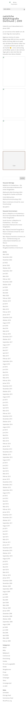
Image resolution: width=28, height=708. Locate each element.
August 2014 (6, 427)
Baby (4, 650)
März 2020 (6, 295)
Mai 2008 (5, 633)
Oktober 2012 (7, 487)
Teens (4, 680)
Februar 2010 (7, 575)
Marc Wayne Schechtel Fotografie (12, 229)
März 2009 (6, 605)
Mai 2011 (5, 534)
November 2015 (7, 389)
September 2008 (7, 622)
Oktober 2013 (7, 454)
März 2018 (6, 331)
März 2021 (6, 276)
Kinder (5, 667)
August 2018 (6, 323)
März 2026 (6, 254)
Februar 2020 (7, 298)
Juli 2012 (5, 496)
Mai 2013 (5, 468)
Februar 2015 (7, 413)
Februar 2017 (7, 358)
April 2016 (6, 375)
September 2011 (7, 523)
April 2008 (6, 635)
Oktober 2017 (7, 339)
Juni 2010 (5, 564)
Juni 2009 (5, 597)
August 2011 (6, 526)
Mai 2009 (5, 600)
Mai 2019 (5, 306)
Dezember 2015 (7, 386)
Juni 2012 (5, 498)
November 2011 (7, 517)
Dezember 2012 (7, 482)
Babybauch (6, 653)
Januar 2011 (6, 545)
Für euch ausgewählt (9, 664)
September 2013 (7, 457)
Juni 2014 (5, 432)
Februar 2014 (7, 443)
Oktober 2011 (7, 520)
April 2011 (6, 537)
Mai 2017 (5, 350)
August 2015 (6, 397)
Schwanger (6, 678)
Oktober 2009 (7, 586)
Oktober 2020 (7, 284)
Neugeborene (7, 669)
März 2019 (6, 309)
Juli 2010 (5, 561)
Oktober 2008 (7, 619)
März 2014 (6, 441)
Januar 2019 (6, 315)
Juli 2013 (5, 463)
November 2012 (7, 485)
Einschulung (6, 658)
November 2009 (7, 583)
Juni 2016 (5, 369)
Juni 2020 (5, 290)
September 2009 (7, 589)
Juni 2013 (5, 465)
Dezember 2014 (7, 416)
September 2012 (7, 490)
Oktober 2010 (7, 553)
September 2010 (7, 556)
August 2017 (6, 345)
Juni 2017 (5, 347)
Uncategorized (7, 683)
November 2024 (7, 257)
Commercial (6, 656)
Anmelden (6, 692)
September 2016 (7, 361)
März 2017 (6, 356)
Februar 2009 (7, 608)
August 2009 (6, 591)
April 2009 (6, 602)
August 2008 (6, 624)
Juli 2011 (5, 528)
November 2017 (7, 336)
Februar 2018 (7, 334)
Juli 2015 (5, 400)
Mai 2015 (5, 405)
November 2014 (7, 419)
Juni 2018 (5, 326)
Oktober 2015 (7, 391)
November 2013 (7, 452)
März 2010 (6, 572)
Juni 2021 (5, 273)
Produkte (5, 675)
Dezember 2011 (7, 515)
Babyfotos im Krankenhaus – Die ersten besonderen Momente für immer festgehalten (12, 187)
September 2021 (7, 271)
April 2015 (6, 408)
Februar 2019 (7, 312)
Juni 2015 (5, 402)
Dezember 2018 (7, 317)
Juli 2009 (5, 594)
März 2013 (6, 474)
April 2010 (6, 569)
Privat (4, 672)
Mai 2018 (5, 328)
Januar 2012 (6, 512)
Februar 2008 (7, 641)
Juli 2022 (5, 263)
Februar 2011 (7, 542)
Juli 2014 (5, 430)
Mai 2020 (5, 293)
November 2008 (7, 616)
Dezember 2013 (7, 449)
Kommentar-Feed (8, 698)
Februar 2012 (7, 509)
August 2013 (6, 460)
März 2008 (6, 638)
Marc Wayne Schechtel (9, 236)
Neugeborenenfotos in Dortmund (13, 248)
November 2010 (7, 550)
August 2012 (6, 493)
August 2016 (6, 364)
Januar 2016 (6, 383)
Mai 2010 (5, 567)
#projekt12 (6, 207)
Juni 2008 (5, 630)
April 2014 (6, 438)
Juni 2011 (5, 531)
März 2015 (6, 411)
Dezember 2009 (7, 580)
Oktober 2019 (7, 301)
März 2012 (6, 506)
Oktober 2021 (7, 268)
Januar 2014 (6, 446)
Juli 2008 (5, 627)
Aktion (5, 647)
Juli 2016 (5, 367)
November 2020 (7, 282)
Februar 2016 (7, 380)
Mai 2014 (5, 435)
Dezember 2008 (7, 613)
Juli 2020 (5, 287)
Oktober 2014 (7, 421)
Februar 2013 (7, 476)
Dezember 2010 (7, 548)
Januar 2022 (6, 265)
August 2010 (6, 559)
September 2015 (7, 394)
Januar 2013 (6, 479)
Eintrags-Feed (7, 695)
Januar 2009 (6, 611)
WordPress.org (7, 701)
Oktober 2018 (7, 320)
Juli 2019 (5, 304)
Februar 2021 (7, 279)
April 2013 (6, 471)
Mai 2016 (5, 372)
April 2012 (6, 504)
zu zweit (5, 686)
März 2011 (6, 539)
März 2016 (6, 378)
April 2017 (6, 353)
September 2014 (7, 424)
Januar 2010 (6, 578)
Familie (5, 661)
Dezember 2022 (7, 260)
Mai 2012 (5, 501)
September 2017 (7, 342)
